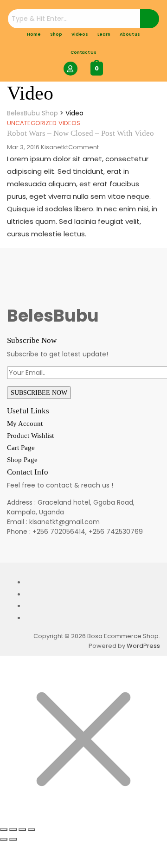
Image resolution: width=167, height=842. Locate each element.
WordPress (143, 645)
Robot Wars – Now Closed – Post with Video (80, 133)
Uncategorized (32, 123)
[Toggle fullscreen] (13, 829)
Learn (103, 34)
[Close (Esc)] (31, 829)
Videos (79, 34)
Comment (83, 147)
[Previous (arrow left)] (3, 839)
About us (130, 34)
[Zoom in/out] (3, 829)
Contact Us (83, 52)
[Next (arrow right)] (13, 839)
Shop (56, 34)
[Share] (22, 829)
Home (34, 34)
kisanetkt (54, 147)
